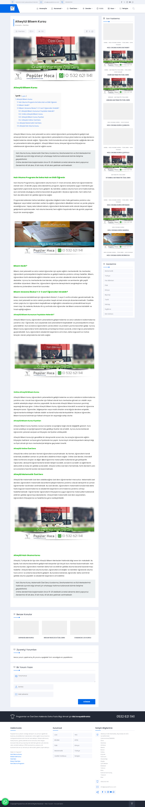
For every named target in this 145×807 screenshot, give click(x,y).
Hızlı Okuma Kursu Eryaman (118, 205)
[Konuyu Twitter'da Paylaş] (89, 31)
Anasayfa (18, 25)
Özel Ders (26, 25)
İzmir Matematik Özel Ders (118, 75)
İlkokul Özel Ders (15, 761)
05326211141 (68, 2)
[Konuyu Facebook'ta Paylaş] (87, 31)
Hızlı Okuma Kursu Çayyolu (118, 152)
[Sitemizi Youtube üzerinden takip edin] (130, 2)
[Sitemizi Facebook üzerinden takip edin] (121, 2)
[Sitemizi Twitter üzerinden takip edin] (124, 2)
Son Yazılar (118, 72)
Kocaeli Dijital (58, 804)
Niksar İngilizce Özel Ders (54, 638)
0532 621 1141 (126, 716)
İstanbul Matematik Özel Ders (118, 178)
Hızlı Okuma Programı (17, 763)
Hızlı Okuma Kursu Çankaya (118, 125)
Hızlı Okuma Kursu (115, 42)
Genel (105, 42)
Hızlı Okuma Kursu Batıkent (118, 48)
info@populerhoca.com (51, 2)
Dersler (110, 97)
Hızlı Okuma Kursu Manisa (118, 230)
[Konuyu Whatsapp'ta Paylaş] (92, 31)
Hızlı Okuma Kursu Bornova (118, 255)
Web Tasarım (49, 804)
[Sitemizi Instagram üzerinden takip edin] (127, 2)
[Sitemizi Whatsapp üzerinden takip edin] (133, 2)
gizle (24, 96)
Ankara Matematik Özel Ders (118, 100)
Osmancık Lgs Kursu (82, 638)
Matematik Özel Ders (116, 70)
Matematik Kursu (15, 756)
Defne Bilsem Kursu (26, 638)
